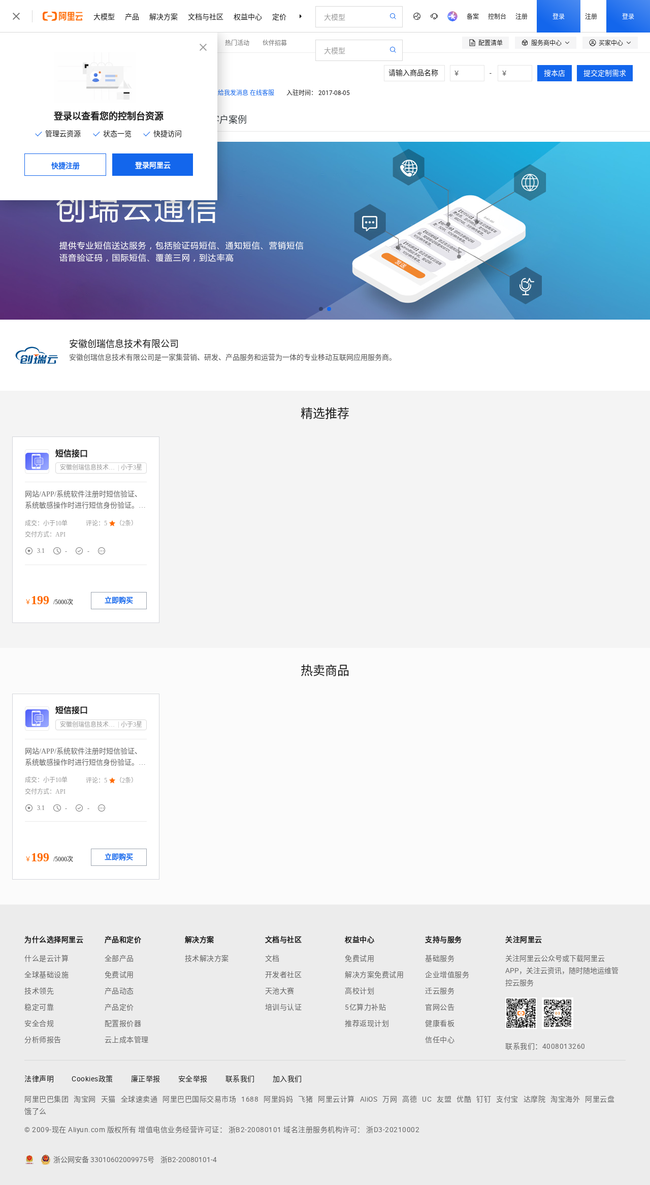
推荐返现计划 (367, 1023)
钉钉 (483, 1099)
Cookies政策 (92, 1079)
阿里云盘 (599, 1099)
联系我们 (240, 1079)
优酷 (464, 1099)
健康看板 (439, 1023)
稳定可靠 (39, 1007)
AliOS (369, 1099)
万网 (389, 1099)
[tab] (228, 120)
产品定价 (119, 1007)
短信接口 (71, 453)
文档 (272, 958)
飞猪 (305, 1099)
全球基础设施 (46, 975)
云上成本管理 (127, 1040)
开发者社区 (283, 975)
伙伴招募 (275, 42)
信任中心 (439, 1040)
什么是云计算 (46, 958)
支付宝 (507, 1099)
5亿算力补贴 (365, 1007)
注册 (521, 16)
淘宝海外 (565, 1099)
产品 (132, 16)
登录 (558, 16)
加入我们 (287, 1079)
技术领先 (39, 991)
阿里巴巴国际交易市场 (199, 1099)
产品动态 (119, 991)
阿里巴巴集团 (46, 1099)
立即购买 (119, 600)
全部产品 (119, 958)
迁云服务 (439, 991)
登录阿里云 (153, 165)
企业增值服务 (447, 975)
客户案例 (228, 119)
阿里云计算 (336, 1099)
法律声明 (39, 1079)
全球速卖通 (139, 1099)
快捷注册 (65, 165)
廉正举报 (145, 1079)
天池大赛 (280, 991)
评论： (95, 523)
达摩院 (535, 1099)
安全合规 (39, 1023)
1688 (249, 1099)
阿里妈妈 (278, 1099)
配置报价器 (123, 1023)
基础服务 (439, 958)
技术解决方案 (207, 958)
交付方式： (40, 534)
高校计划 (359, 991)
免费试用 (119, 975)
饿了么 (35, 1111)
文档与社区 (205, 16)
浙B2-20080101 (255, 1130)
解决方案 (163, 16)
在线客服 (262, 93)
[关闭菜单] (16, 16)
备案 (473, 16)
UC (427, 1099)
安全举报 (193, 1079)
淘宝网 (85, 1099)
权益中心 (248, 16)
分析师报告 (42, 1040)
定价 (279, 16)
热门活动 (237, 42)
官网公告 (439, 1007)
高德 (409, 1099)
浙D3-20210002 (392, 1130)
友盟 (444, 1099)
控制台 (497, 16)
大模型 (104, 16)
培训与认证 (283, 1007)
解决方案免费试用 (374, 975)
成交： (34, 523)
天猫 (108, 1099)
